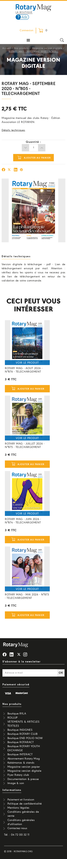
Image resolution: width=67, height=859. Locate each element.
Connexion (26, 30)
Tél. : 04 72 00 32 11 (16, 834)
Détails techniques (13, 130)
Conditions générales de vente (23, 814)
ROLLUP (12, 717)
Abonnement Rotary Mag (23, 758)
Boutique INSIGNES (20, 730)
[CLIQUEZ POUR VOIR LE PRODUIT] (27, 342)
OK (61, 672)
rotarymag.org (23, 851)
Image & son (15, 783)
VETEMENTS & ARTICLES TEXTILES (23, 723)
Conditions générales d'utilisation (21, 822)
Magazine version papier (23, 766)
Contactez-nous (17, 828)
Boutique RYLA (16, 713)
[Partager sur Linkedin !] (16, 170)
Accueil (6, 48)
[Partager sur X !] (9, 170)
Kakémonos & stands (20, 762)
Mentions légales (18, 807)
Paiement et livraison (20, 799)
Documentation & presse (23, 779)
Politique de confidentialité (24, 803)
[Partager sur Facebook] (4, 170)
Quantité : (33, 142)
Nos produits (21, 48)
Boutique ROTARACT (20, 742)
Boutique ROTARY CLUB (22, 734)
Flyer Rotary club (18, 775)
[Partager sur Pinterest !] (21, 170)
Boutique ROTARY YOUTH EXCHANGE (23, 748)
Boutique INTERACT (20, 754)
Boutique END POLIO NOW (25, 738)
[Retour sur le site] (33, 7)
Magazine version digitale (47, 48)
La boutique (24, 12)
